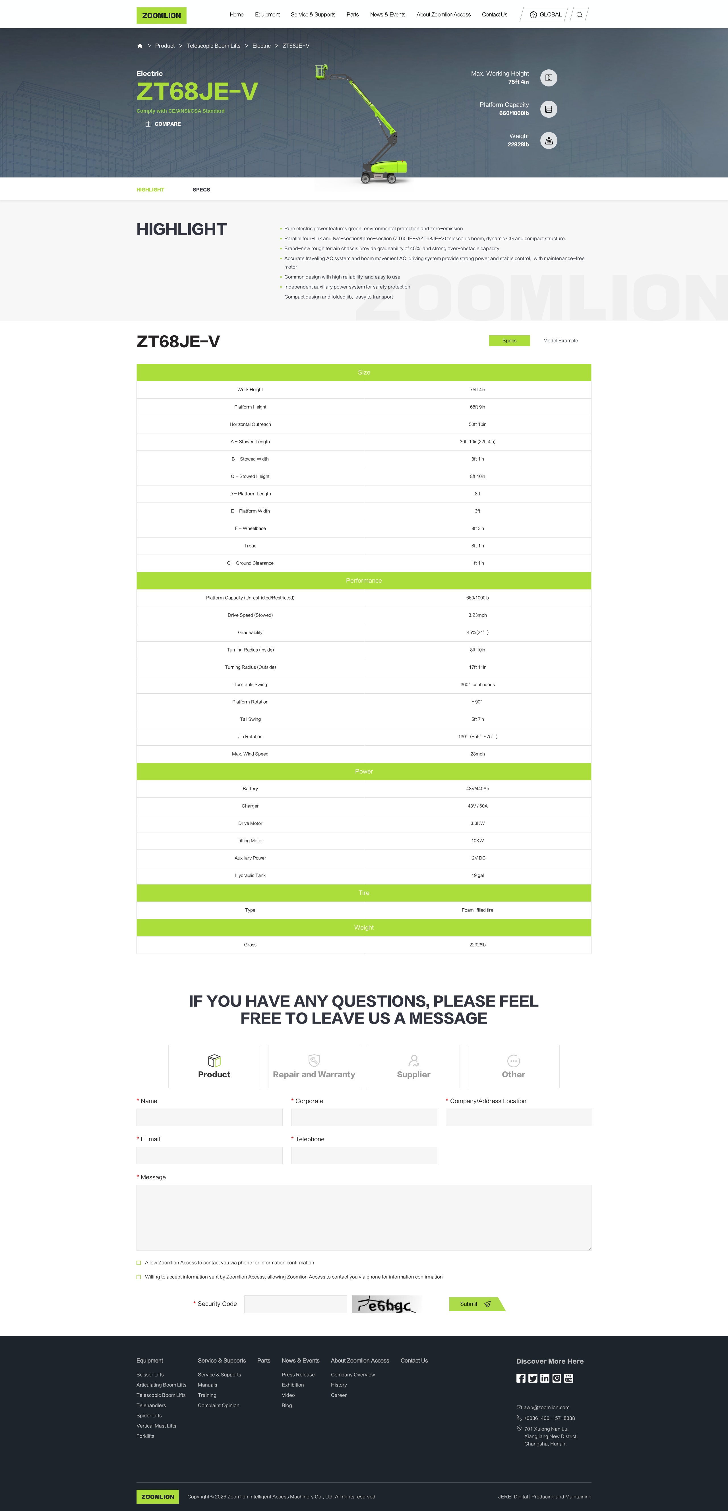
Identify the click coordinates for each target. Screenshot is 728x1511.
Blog (287, 1405)
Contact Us (494, 15)
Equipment (267, 15)
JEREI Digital (513, 1496)
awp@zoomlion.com (546, 1407)
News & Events (388, 15)
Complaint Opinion (218, 1405)
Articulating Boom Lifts (161, 1385)
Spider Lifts (149, 1415)
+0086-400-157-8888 (549, 1418)
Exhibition (293, 1385)
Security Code (215, 1304)
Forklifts (145, 1436)
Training (207, 1395)
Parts (353, 15)
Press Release (298, 1374)
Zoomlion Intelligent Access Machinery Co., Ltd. (281, 1496)
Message (151, 1177)
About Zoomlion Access (444, 15)
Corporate (307, 1101)
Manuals (207, 1385)
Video (288, 1395)
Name (146, 1101)
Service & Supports (313, 15)
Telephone (307, 1139)
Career (339, 1395)
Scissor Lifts (150, 1374)
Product (165, 46)
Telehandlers (151, 1405)
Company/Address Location (486, 1101)
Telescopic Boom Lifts (214, 46)
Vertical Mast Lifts (156, 1426)
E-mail (148, 1139)
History (339, 1385)
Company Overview (353, 1374)
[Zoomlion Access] (161, 15)
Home (237, 15)
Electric (262, 46)
